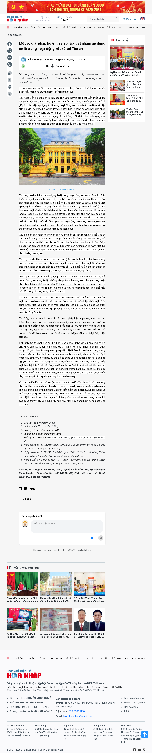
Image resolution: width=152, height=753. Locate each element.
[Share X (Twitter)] (9, 50)
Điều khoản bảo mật (134, 702)
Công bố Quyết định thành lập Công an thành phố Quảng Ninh (134, 85)
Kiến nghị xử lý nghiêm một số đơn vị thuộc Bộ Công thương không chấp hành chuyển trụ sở (55, 602)
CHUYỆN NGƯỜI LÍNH (35, 27)
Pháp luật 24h (14, 34)
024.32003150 (77, 711)
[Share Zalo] (9, 57)
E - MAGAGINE (132, 27)
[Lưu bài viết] (9, 80)
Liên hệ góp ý (131, 706)
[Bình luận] (9, 73)
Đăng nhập (131, 19)
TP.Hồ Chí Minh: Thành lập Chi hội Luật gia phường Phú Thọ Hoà (88, 601)
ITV (121, 27)
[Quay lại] (9, 93)
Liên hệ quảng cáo (134, 698)
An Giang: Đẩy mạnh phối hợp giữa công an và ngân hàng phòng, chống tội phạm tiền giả (55, 638)
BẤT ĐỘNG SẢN (70, 27)
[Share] (9, 64)
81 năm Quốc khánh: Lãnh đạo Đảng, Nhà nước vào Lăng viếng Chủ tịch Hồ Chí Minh (134, 116)
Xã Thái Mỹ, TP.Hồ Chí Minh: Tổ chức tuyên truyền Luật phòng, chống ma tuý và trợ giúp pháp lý (21, 638)
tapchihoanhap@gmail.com (77, 716)
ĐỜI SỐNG (111, 27)
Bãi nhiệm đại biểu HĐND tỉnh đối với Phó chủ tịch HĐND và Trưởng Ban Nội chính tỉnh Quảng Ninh (89, 638)
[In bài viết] (9, 87)
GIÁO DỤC (99, 27)
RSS (126, 711)
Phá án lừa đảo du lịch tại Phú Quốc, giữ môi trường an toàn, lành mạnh (22, 601)
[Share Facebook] (9, 43)
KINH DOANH (54, 27)
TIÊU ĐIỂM (17, 27)
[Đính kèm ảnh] (92, 538)
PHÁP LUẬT (85, 27)
